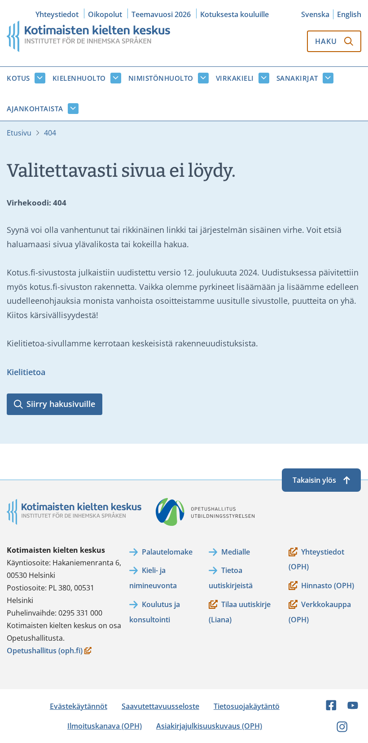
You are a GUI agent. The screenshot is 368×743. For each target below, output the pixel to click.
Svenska (315, 14)
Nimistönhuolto (160, 78)
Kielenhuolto (79, 78)
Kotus (18, 78)
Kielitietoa (26, 372)
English (349, 14)
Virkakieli (235, 78)
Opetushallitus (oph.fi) (45, 651)
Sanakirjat (297, 78)
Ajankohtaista (35, 108)
